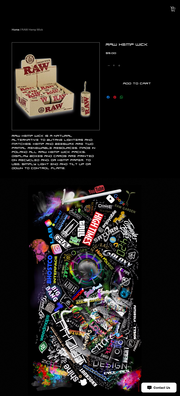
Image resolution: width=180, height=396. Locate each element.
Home (15, 29)
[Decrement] (108, 66)
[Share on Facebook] (108, 97)
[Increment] (119, 66)
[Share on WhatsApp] (121, 97)
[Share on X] (128, 97)
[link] (173, 9)
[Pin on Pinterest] (115, 97)
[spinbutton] (114, 66)
